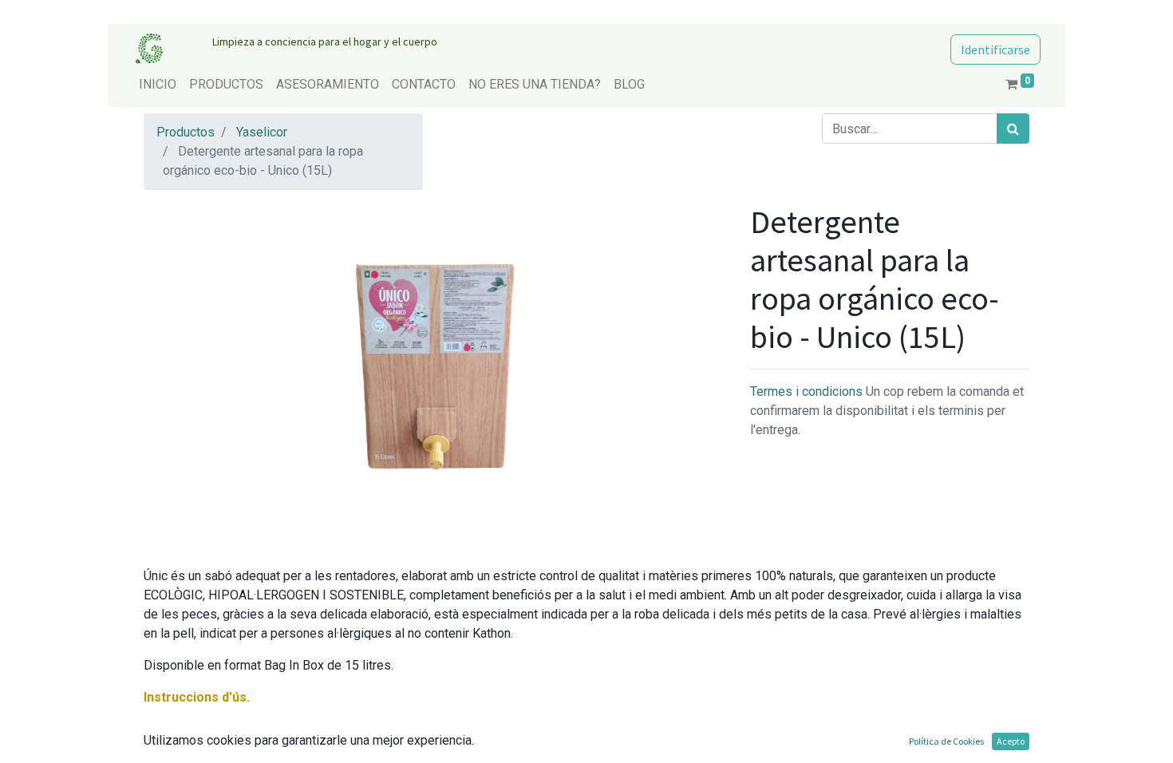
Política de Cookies (946, 741)
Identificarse (995, 49)
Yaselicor (261, 132)
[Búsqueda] (1013, 128)
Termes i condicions (808, 391)
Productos (185, 132)
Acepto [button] (1011, 741)
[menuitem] (157, 85)
